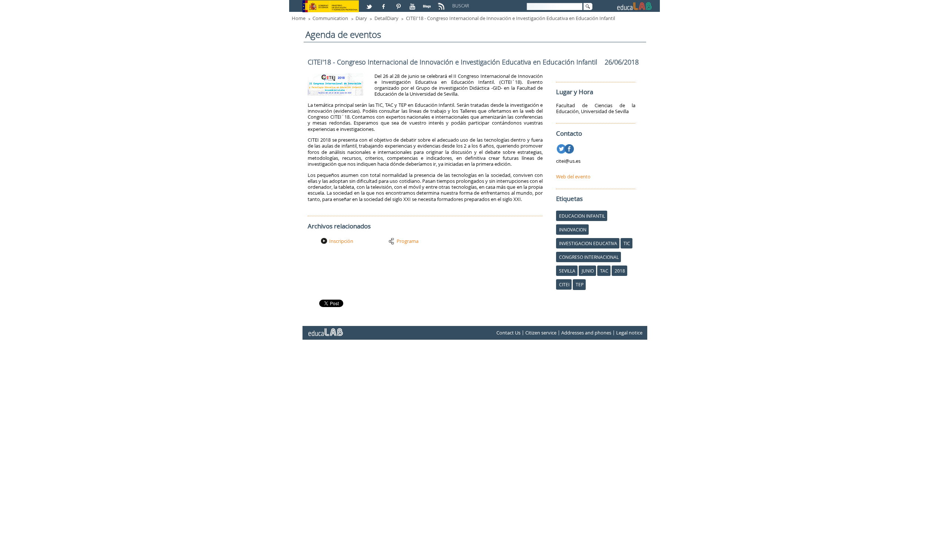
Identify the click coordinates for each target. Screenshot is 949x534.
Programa (408, 241)
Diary (361, 18)
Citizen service (540, 332)
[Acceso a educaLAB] (325, 329)
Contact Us (508, 332)
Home (298, 18)
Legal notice (629, 332)
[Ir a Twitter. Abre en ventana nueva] (562, 147)
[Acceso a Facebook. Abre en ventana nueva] (384, 3)
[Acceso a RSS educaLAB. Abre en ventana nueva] (442, 3)
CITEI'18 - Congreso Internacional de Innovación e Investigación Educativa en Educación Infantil (510, 18)
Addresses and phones (586, 332)
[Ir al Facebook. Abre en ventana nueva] (570, 147)
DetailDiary (386, 18)
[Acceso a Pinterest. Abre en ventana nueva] (399, 3)
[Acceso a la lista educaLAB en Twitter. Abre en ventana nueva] (370, 3)
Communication (330, 18)
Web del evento (573, 176)
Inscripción (341, 241)
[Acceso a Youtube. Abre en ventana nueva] (413, 3)
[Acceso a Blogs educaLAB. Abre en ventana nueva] (427, 3)
